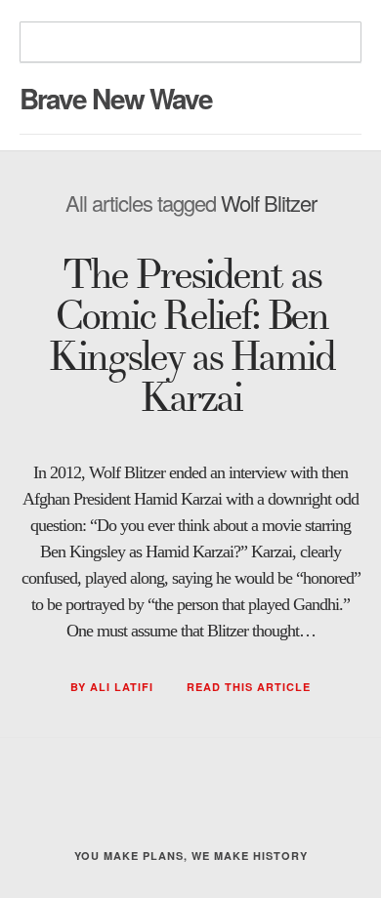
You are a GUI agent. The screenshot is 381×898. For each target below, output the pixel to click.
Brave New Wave (116, 98)
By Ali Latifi (113, 686)
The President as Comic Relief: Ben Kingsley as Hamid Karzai (191, 337)
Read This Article (249, 686)
